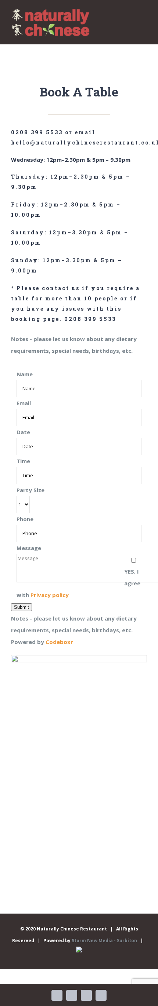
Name (25, 374)
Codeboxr (59, 641)
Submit (21, 607)
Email (24, 403)
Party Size (30, 490)
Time (23, 461)
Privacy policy (49, 595)
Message (29, 548)
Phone (25, 519)
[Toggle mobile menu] (144, 18)
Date (23, 432)
